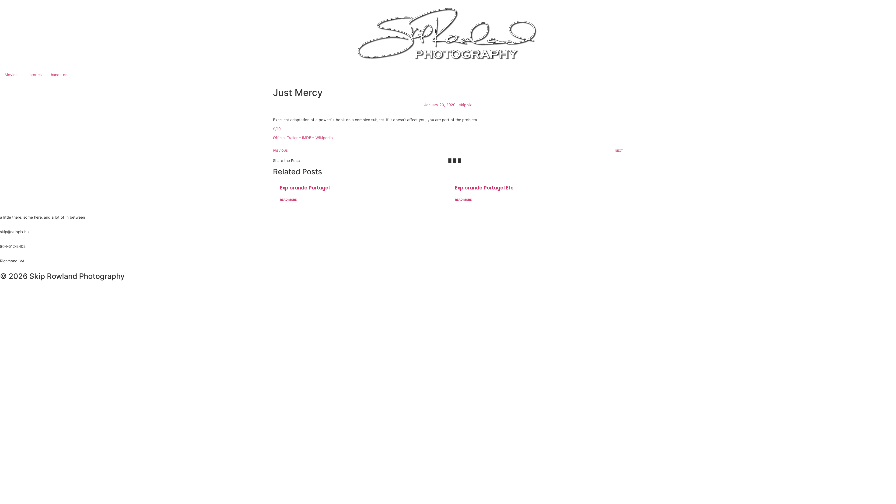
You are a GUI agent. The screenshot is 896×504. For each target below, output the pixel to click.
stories (36, 74)
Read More (288, 199)
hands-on (59, 74)
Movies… (12, 74)
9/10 (277, 128)
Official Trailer (285, 137)
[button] (450, 160)
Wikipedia (324, 137)
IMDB (307, 137)
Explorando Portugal (305, 187)
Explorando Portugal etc (484, 187)
